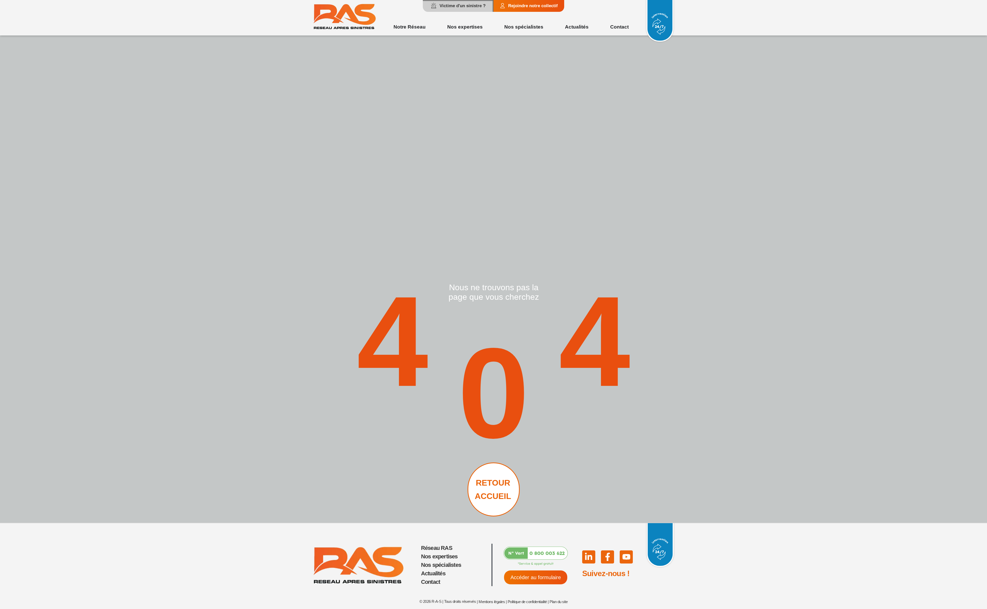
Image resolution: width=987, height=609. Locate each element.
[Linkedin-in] (588, 556)
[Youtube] (626, 556)
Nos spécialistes (441, 565)
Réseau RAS (436, 548)
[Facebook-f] (607, 556)
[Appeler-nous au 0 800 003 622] (536, 556)
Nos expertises (439, 556)
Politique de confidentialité (527, 601)
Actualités (433, 573)
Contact (430, 582)
